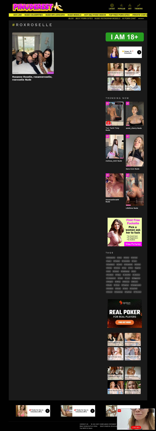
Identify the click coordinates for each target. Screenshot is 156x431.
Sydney (128, 292)
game (138, 268)
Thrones (138, 292)
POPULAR (121, 9)
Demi (120, 264)
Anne (127, 257)
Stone (110, 292)
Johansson (111, 278)
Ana (120, 257)
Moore (135, 281)
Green (116, 271)
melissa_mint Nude (114, 161)
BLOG (71, 18)
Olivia (117, 285)
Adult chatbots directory (108, 426)
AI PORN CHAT (129, 18)
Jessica (136, 275)
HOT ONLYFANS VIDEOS (95, 15)
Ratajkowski (136, 285)
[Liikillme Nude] (135, 189)
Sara (125, 288)
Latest (112, 9)
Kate (121, 278)
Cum (134, 261)
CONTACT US (84, 424)
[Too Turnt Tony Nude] (115, 114)
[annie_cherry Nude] (135, 114)
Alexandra (111, 257)
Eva (125, 268)
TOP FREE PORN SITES (119, 15)
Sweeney (119, 292)
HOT (130, 9)
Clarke (117, 261)
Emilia (138, 264)
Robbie (110, 288)
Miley (118, 281)
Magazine (137, 278)
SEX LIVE (17, 15)
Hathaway (126, 271)
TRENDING (139, 9)
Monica (126, 281)
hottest (110, 275)
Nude (109, 285)
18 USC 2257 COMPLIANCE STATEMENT (103, 424)
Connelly (126, 261)
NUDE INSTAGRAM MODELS (107, 18)
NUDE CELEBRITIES (34, 15)
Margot (110, 281)
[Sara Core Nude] (135, 150)
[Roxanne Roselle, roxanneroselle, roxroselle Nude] (33, 53)
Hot (134, 271)
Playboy (125, 285)
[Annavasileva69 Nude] (115, 185)
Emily (109, 268)
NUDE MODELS (74, 15)
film (131, 268)
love (128, 278)
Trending (107, 103)
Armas (135, 257)
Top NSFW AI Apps (86, 428)
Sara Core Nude (132, 169)
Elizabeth (129, 264)
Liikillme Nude (132, 208)
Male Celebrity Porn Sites (88, 426)
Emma (117, 268)
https (118, 275)
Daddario (111, 264)
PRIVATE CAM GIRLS (141, 15)
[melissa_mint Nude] (115, 146)
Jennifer (127, 275)
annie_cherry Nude (134, 128)
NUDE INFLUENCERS (55, 15)
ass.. (109, 261)
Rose (118, 288)
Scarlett (134, 288)
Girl (109, 271)
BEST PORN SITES (84, 18)
